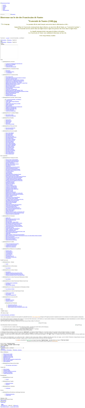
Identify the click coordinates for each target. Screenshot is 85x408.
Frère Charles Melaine (10, 132)
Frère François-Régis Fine (10, 127)
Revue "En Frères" (9, 65)
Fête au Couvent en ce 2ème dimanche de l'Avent (15, 212)
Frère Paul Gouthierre (10, 141)
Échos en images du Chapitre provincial (13, 224)
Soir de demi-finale (9, 88)
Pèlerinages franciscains (10, 394)
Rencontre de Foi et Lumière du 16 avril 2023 (14, 180)
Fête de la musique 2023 (10, 86)
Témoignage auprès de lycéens (11, 78)
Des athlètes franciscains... (10, 164)
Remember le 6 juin (9, 189)
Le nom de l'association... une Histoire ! (14, 99)
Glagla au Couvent (9, 184)
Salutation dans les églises (8, 356)
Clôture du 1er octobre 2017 (11, 246)
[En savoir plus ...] (16, 405)
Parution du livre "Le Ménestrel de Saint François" (15, 80)
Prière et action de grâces (8, 360)
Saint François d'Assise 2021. (11, 257)
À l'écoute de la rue (9, 94)
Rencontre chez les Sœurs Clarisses (12, 163)
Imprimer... (20, 349)
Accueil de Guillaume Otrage (11, 185)
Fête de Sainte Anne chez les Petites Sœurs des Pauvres (16, 176)
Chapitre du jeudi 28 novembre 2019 (12, 213)
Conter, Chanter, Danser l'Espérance (12, 101)
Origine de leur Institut (10, 292)
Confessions (8, 388)
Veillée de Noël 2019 (9, 210)
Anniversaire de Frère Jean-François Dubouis (14, 177)
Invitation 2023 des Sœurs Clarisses (12, 175)
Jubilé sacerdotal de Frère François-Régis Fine (14, 226)
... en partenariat (9, 72)
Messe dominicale (9, 173)
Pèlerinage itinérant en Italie (11, 95)
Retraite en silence (9, 196)
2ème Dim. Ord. (9, 120)
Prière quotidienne (6, 361)
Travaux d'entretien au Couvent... (12, 168)
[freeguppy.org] (4, 405)
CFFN (7, 264)
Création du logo (9, 100)
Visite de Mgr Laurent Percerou (11, 232)
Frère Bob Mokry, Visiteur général (12, 222)
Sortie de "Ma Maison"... (10, 162)
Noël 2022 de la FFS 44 (10, 183)
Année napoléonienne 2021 (11, 230)
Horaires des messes (9, 383)
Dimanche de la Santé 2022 (11, 192)
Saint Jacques (8, 165)
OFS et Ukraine (6, 369)
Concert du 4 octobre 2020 (11, 110)
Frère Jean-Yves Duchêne (10, 150)
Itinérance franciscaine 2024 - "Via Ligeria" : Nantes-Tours (16, 82)
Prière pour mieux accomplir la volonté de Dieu (12, 359)
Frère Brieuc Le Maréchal (10, 145)
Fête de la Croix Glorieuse (10, 238)
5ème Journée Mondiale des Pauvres (12, 92)
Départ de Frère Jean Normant (11, 201)
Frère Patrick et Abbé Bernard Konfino (13, 169)
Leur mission (8, 267)
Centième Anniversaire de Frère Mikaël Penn (14, 179)
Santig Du (7, 384)
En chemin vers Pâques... (8, 372)
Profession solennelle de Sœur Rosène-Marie (14, 272)
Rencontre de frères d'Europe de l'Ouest (13, 170)
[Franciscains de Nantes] (5, 3)
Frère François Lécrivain (10, 140)
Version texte (2, 402)
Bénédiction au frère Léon (8, 357)
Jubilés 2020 (8, 233)
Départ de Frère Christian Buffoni (12, 159)
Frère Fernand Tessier (10, 142)
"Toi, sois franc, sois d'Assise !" (11, 365)
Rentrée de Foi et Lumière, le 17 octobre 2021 (14, 193)
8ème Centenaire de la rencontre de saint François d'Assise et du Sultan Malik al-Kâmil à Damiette (24, 235)
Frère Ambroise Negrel (10, 147)
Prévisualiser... (9, 349)
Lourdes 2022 (8, 395)
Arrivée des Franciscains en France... (12, 243)
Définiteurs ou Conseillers (10, 64)
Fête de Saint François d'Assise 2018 (12, 237)
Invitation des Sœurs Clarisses (11, 187)
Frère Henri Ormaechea (10, 149)
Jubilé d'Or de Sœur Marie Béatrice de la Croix (14, 273)
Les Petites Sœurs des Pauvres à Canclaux (13, 178)
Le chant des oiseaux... (10, 171)
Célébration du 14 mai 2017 (11, 245)
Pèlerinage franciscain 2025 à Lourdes (13, 218)
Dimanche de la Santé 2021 (11, 115)
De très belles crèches (10, 227)
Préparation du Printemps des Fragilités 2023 (14, 106)
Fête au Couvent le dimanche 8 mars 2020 (13, 208)
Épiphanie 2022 (9, 250)
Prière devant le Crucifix (7, 354)
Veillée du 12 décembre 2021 (11, 107)
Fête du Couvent (9, 221)
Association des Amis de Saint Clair (12, 160)
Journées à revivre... (9, 300)
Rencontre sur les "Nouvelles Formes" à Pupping (15, 79)
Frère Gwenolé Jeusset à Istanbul (12, 198)
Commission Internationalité (11, 66)
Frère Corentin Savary (10, 153)
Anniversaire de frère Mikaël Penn (12, 188)
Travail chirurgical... (9, 251)
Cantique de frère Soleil (7, 355)
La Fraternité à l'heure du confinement (13, 207)
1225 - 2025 (8, 102)
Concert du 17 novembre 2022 (11, 89)
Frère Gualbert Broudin (10, 152)
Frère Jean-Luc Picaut (10, 136)
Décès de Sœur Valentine (10, 284)
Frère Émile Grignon (9, 151)
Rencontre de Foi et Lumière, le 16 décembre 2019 (15, 211)
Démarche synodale (9, 190)
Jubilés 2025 (8, 217)
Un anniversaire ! (9, 172)
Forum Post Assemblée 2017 (11, 294)
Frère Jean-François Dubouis (11, 137)
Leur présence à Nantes (10, 288)
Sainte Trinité (8, 119)
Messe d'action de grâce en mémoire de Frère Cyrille (15, 231)
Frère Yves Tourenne (9, 128)
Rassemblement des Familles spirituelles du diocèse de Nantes (17, 91)
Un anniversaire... (9, 252)
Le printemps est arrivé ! (10, 181)
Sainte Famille (8, 121)
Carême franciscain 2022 (8, 373)
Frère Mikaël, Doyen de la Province (12, 200)
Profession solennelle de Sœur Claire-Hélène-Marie (15, 275)
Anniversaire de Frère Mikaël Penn (12, 205)
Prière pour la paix (6, 358)
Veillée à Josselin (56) (10, 104)
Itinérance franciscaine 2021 (11, 93)
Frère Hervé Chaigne (9, 148)
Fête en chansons (9, 105)
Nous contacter (3, 400)
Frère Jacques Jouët (9, 76)
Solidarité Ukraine (6, 370)
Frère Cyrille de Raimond (10, 143)
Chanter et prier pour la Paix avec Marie (13, 103)
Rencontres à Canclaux (10, 299)
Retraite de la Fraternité (10, 182)
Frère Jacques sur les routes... (11, 85)
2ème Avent (8, 122)
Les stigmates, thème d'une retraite (12, 161)
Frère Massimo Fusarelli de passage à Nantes (14, 223)
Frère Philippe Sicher (9, 138)
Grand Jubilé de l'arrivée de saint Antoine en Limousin (16, 77)
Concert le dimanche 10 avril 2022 (9, 371)
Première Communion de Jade (11, 195)
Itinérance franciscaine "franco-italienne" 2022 (14, 90)
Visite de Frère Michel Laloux (11, 206)
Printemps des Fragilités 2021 (11, 108)
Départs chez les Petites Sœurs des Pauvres (13, 204)
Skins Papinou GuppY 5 (5, 406)
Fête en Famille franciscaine (11, 219)
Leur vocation (8, 293)
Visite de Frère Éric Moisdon (11, 202)
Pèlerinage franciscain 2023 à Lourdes (13, 87)
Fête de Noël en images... (10, 209)
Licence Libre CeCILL (14, 406)
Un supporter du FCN (10, 256)
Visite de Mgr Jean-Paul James (11, 239)
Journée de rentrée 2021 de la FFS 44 (12, 228)
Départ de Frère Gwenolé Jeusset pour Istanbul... (15, 194)
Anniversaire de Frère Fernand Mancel (13, 197)
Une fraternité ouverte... (10, 71)
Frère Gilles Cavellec (9, 114)
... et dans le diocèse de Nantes (11, 244)
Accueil (7, 37)
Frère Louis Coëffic (9, 133)
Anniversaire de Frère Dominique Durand (13, 174)
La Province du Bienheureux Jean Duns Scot (14, 63)
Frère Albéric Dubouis (10, 146)
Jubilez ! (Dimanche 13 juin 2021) (12, 229)
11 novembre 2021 (9, 253)
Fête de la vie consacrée (10, 236)
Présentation (8, 70)
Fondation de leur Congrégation (11, 282)
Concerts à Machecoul (10, 109)
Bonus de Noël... (9, 203)
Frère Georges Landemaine (11, 144)
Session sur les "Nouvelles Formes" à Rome (14, 81)
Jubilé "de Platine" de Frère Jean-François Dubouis (15, 234)
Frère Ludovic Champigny (10, 139)
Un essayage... (8, 258)
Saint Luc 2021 (8, 254)
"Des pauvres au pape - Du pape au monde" (14, 225)
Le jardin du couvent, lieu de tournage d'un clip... (15, 199)
